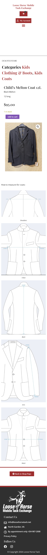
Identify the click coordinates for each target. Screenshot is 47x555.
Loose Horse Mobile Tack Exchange (23, 6)
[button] (23, 25)
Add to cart (12, 116)
